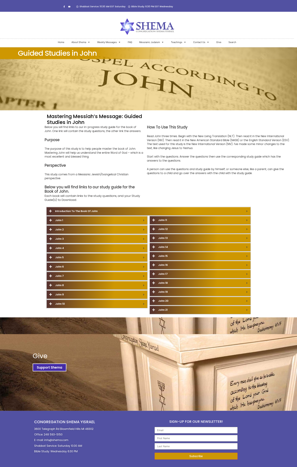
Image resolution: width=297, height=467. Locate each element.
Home (61, 42)
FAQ (130, 42)
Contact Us (199, 42)
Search (232, 42)
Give (218, 42)
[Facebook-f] (64, 6)
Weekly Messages (107, 42)
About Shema (78, 42)
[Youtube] (69, 6)
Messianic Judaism (149, 42)
